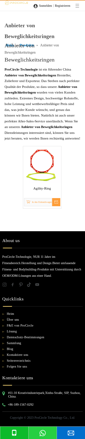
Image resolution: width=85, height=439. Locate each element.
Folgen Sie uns (17, 366)
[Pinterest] (23, 285)
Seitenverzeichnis (18, 360)
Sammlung (14, 343)
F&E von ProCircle (20, 325)
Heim (10, 314)
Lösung (12, 331)
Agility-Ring (42, 188)
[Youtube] (38, 285)
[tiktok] (31, 285)
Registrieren (62, 5)
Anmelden (45, 5)
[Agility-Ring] (42, 165)
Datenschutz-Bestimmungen (25, 337)
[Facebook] (14, 285)
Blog (10, 349)
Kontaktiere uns (17, 355)
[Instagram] (6, 285)
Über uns (13, 319)
